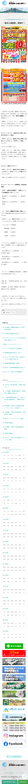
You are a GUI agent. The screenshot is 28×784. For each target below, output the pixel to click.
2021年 (6, 508)
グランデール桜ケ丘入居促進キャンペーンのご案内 (15, 438)
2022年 (6, 497)
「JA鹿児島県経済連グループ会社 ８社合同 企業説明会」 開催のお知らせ (14, 399)
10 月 (12, 466)
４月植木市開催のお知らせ (11, 333)
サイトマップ (20, 772)
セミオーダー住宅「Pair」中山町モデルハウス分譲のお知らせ (14, 358)
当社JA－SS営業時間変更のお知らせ (14, 367)
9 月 (16, 477)
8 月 (20, 455)
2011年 (6, 620)
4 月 (12, 458)
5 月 (8, 469)
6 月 (4, 469)
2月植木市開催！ (9, 433)
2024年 (6, 474)
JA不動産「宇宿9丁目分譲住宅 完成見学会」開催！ (14, 413)
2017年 (6, 553)
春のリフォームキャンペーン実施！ (14, 418)
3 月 (16, 458)
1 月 (24, 458)
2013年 (6, 597)
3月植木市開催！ (9, 423)
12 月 (4, 466)
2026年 (6, 452)
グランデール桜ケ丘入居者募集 (13, 348)
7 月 (24, 466)
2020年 (6, 519)
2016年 (6, 564)
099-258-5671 (9, 782)
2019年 (6, 530)
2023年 (6, 485)
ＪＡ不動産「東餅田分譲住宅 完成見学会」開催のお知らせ (15, 392)
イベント (5, 380)
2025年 (6, 463)
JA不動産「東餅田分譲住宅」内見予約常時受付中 (14, 328)
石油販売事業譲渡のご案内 (11, 363)
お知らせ (5, 323)
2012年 (6, 609)
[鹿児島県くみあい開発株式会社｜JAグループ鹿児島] (14, 3)
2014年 (6, 586)
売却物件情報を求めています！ (13, 352)
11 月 (8, 466)
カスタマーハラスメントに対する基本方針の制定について (15, 339)
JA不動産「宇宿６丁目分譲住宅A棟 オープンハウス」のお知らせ (14, 407)
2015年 (6, 575)
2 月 (20, 458)
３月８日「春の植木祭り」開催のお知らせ (15, 386)
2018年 (6, 541)
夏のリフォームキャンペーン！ (13, 344)
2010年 (6, 631)
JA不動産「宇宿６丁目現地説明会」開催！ (14, 428)
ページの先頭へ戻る (15, 756)
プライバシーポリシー (10, 772)
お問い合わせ (23, 782)
